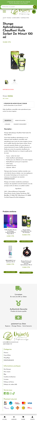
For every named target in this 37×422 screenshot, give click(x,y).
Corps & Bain (7, 355)
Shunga (10, 96)
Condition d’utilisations (10, 376)
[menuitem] (4, 11)
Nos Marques (7, 369)
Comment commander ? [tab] (20, 124)
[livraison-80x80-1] (18, 289)
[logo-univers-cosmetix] (18, 11)
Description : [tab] (8, 120)
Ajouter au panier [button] (10, 241)
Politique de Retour (9, 382)
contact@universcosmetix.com (10, 342)
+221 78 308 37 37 (7, 344)
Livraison (18, 294)
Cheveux (6, 352)
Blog (5, 374)
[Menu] (4, 11)
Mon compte (7, 371)
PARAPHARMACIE (9, 360)
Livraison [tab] (7, 124)
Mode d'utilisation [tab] (20, 120)
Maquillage (7, 357)
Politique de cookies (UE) (10, 384)
